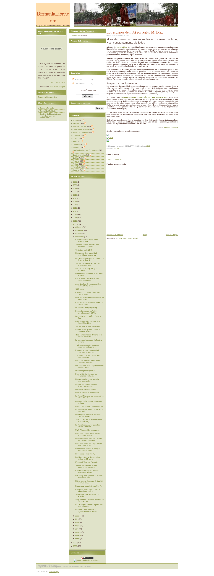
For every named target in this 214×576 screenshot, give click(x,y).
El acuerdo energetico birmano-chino (89, 406)
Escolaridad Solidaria (47, 111)
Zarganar (76, 170)
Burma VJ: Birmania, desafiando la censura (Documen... (88, 361)
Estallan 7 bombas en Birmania (87, 393)
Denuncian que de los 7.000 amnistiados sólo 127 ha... (86, 312)
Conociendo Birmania (81, 129)
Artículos (116, 148)
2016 (75, 205)
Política (75, 164)
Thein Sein (77, 167)
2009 (75, 224)
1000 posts (79, 289)
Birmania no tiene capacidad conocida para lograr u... (86, 254)
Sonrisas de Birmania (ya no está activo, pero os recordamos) (50, 116)
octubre (78, 233)
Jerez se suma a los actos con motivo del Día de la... (87, 246)
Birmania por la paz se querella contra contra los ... (87, 380)
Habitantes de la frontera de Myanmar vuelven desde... (86, 511)
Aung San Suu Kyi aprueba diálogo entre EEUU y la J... (88, 285)
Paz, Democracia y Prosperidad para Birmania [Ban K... (89, 259)
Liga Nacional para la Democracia (86, 150)
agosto (77, 516)
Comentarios (79, 84)
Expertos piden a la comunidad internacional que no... (87, 351)
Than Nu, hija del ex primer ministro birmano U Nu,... (88, 421)
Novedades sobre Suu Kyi (85, 454)
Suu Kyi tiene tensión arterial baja (87, 326)
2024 (75, 185)
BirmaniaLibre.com (53, 17)
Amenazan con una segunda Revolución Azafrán (86, 385)
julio (76, 519)
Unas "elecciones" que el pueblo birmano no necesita (87, 434)
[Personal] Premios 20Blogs (85, 389)
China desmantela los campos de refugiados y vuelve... (88, 490)
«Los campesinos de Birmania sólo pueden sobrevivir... (88, 336)
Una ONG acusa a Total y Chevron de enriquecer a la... (88, 444)
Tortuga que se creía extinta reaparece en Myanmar (86, 466)
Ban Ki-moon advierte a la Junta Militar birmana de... (87, 280)
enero (77, 539)
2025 (75, 182)
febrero (78, 535)
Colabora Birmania (47, 108)
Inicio (145, 235)
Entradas (78, 79)
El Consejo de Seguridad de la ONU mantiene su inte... (88, 477)
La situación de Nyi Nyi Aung (86, 308)
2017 (75, 201)
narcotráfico (122, 47)
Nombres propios (79, 155)
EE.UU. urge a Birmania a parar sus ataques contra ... (89, 506)
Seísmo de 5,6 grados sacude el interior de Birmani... (87, 330)
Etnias (75, 138)
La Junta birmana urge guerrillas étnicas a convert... (87, 426)
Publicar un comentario (115, 159)
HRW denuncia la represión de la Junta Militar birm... (87, 322)
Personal (76, 161)
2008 (75, 543)
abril (76, 529)
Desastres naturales (81, 132)
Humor (75, 141)
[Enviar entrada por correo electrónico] (150, 146)
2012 (75, 214)
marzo (77, 532)
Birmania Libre (76, 35)
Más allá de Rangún (57, 87)
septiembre (79, 237)
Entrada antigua (172, 235)
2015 (75, 208)
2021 (75, 188)
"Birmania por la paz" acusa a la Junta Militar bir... (87, 356)
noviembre (79, 230)
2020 (75, 192)
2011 (75, 218)
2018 (75, 198)
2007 (75, 546)
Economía (77, 135)
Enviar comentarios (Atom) (127, 238)
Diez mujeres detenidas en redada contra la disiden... (88, 415)
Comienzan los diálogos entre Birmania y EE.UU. (86, 240)
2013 (75, 211)
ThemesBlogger (54, 572)
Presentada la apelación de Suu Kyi (88, 486)
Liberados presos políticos (85, 371)
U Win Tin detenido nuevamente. (87, 430)
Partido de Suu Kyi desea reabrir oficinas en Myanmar (87, 458)
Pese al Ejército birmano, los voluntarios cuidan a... (86, 375)
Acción (75, 120)
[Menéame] (108, 136)
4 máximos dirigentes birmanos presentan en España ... (87, 346)
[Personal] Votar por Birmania (86, 462)
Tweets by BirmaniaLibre (47, 97)
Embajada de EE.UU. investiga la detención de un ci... (87, 449)
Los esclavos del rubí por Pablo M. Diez (135, 32)
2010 (75, 221)
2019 (75, 195)
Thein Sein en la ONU (83, 250)
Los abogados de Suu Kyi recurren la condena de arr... (89, 366)
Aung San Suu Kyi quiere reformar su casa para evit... (89, 500)
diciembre (79, 227)
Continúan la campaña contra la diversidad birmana (87, 471)
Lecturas (76, 147)
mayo (77, 526)
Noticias (76, 158)
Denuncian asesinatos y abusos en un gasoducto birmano (88, 439)
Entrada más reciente (115, 235)
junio (77, 522)
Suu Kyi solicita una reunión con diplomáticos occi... (87, 264)
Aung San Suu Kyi (58, 82)
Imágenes (77, 144)
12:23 (148, 146)
